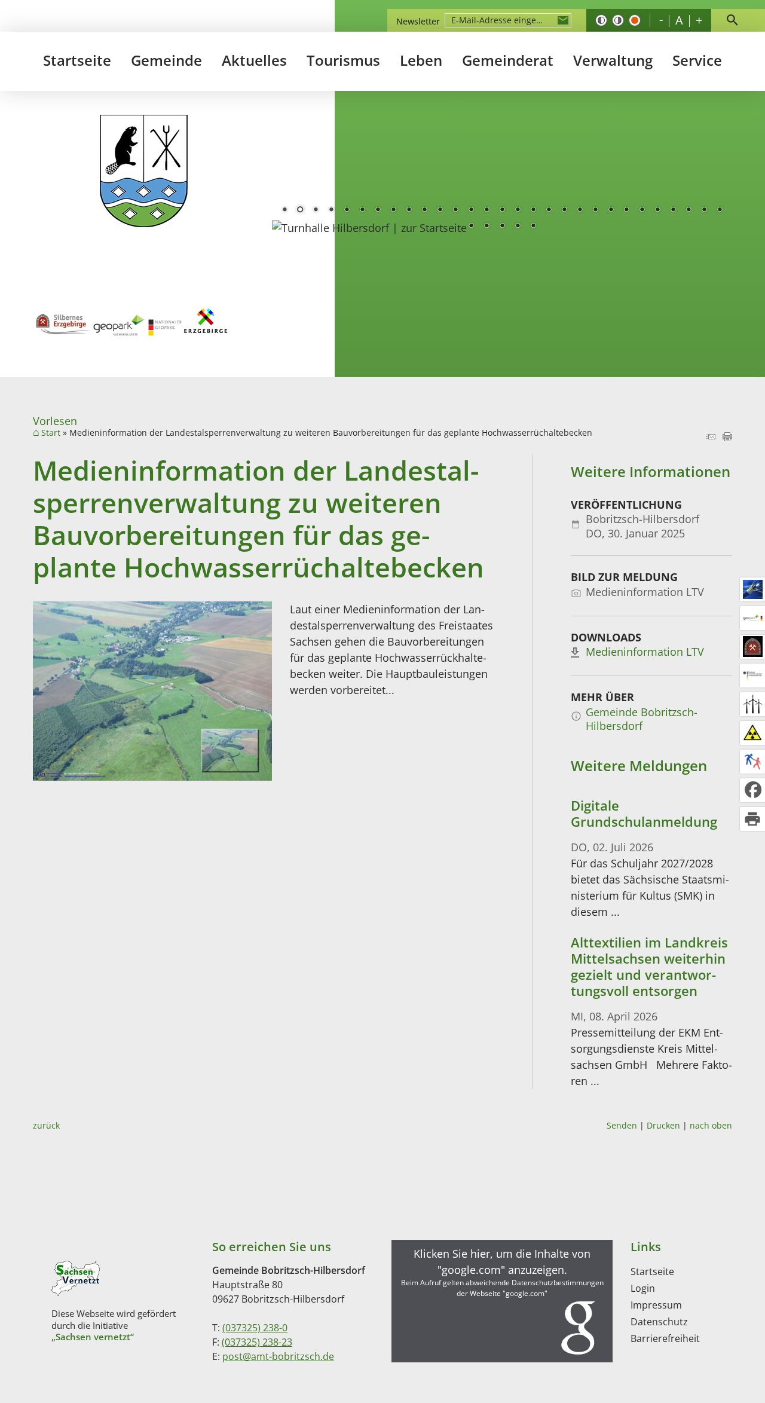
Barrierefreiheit (665, 1338)
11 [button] (439, 210)
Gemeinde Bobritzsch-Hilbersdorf (641, 719)
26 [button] (673, 210)
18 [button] (548, 210)
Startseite (77, 60)
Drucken (663, 1125)
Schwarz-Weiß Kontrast (601, 20)
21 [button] (595, 210)
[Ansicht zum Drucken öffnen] (727, 437)
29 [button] (719, 210)
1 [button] (284, 210)
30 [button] (471, 226)
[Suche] (732, 20)
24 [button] (641, 210)
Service (697, 60)
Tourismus (343, 60)
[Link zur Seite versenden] (710, 437)
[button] (502, 1301)
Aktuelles (254, 60)
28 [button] (704, 210)
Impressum (656, 1305)
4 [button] (331, 210)
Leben (421, 60)
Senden (622, 1125)
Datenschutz (659, 1321)
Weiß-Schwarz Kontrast (618, 20)
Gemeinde (166, 60)
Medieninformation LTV (645, 651)
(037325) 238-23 (257, 1342)
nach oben (711, 1125)
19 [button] (564, 210)
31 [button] (486, 226)
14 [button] (486, 210)
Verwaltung (613, 60)
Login (643, 1288)
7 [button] (377, 210)
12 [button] (455, 210)
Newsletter (418, 21)
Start (50, 432)
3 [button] (315, 210)
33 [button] (517, 226)
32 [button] (502, 226)
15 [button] (502, 210)
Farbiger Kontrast (635, 20)
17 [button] (533, 210)
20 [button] (579, 210)
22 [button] (610, 210)
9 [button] (408, 210)
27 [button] (688, 210)
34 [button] (533, 226)
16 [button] (517, 210)
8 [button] (393, 210)
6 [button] (362, 210)
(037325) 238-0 (254, 1327)
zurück (46, 1125)
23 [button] (626, 210)
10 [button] (424, 210)
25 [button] (657, 210)
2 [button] (300, 210)
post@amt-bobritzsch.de (278, 1356)
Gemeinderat (507, 60)
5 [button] (346, 210)
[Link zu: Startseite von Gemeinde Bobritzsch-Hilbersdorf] (144, 171)
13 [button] (471, 210)
